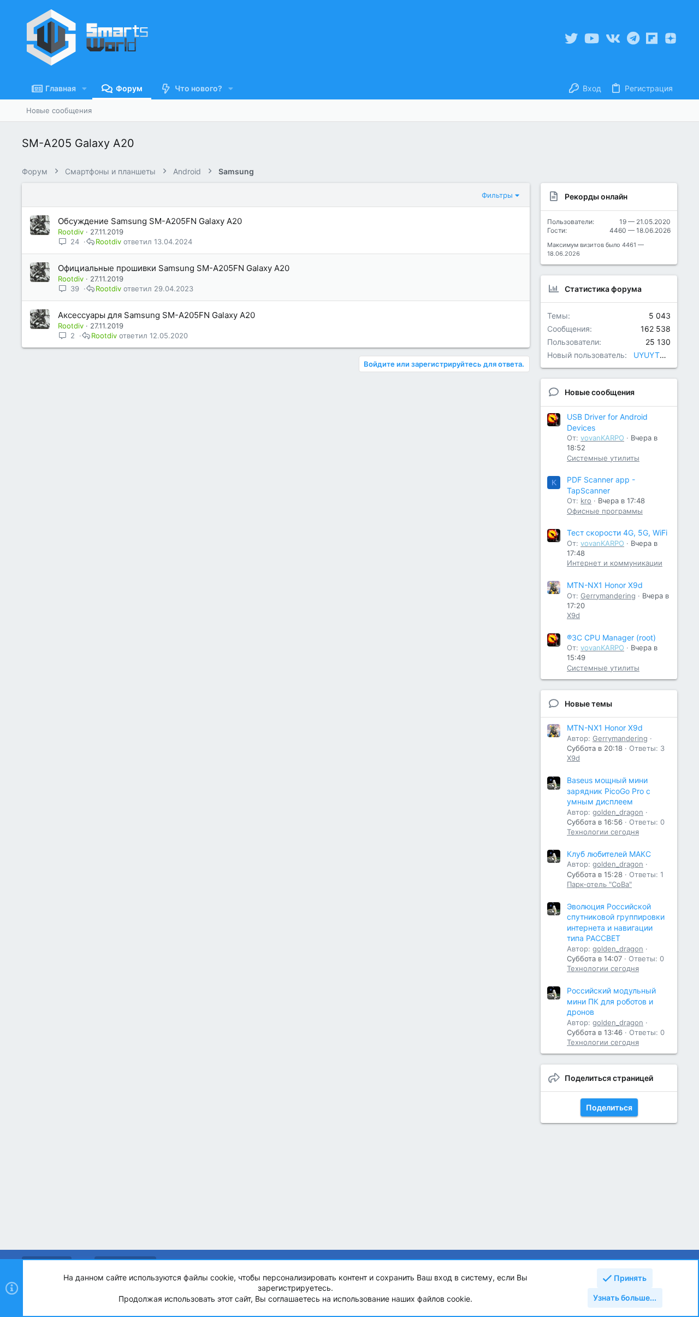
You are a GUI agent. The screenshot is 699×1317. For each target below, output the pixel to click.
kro (585, 500)
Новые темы (588, 703)
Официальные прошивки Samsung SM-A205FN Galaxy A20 (173, 268)
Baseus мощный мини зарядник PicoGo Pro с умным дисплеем (608, 790)
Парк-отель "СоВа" (599, 884)
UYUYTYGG (654, 355)
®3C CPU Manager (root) (611, 637)
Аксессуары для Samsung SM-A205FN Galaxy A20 (156, 315)
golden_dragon (618, 812)
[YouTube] (591, 38)
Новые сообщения (600, 392)
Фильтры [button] (497, 195)
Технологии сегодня (603, 831)
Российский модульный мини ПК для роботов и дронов (611, 1001)
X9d (573, 615)
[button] (84, 88)
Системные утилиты (603, 458)
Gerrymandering (608, 595)
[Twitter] (571, 38)
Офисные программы (605, 511)
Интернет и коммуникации (614, 562)
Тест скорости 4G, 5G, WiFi (617, 532)
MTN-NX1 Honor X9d (605, 585)
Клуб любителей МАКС (609, 854)
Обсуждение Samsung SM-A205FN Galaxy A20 (150, 221)
